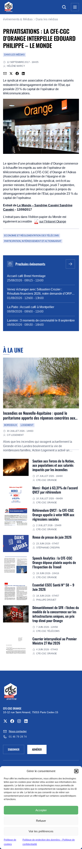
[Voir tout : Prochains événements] (70, 264)
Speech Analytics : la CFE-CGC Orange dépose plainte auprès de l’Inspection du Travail (54, 562)
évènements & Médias (18, 19)
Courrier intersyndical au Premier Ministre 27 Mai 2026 (54, 641)
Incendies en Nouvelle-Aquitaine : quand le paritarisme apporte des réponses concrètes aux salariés (39, 418)
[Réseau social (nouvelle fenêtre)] (5, 721)
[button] (76, 771)
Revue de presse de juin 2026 (52, 537)
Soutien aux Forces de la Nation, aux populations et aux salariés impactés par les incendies (53, 465)
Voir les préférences (41, 831)
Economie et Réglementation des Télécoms (31, 235)
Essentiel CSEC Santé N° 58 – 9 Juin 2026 (53, 587)
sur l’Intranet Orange (52, 221)
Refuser (41, 820)
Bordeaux (10, 425)
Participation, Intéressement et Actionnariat (32, 241)
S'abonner (16, 750)
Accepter (41, 810)
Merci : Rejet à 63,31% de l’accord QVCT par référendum (55, 490)
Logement (27, 425)
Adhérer (37, 749)
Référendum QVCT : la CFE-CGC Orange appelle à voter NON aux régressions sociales (53, 515)
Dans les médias (47, 19)
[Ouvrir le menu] (75, 7)
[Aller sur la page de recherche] (64, 7)
